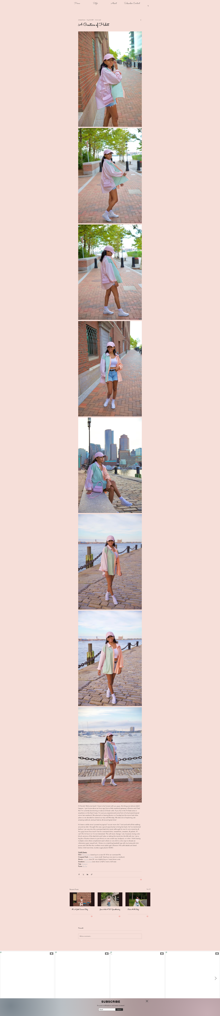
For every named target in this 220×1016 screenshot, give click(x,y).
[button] (147, 1001)
